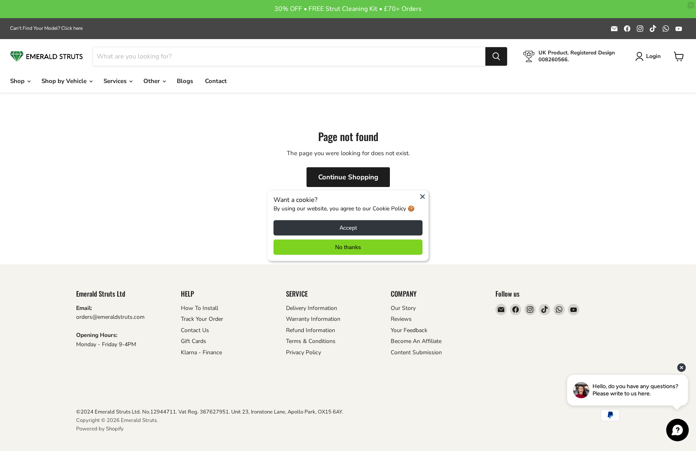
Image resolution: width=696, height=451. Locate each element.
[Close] (422, 196)
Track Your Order (202, 319)
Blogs (185, 81)
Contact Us (195, 330)
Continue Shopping (348, 177)
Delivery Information (311, 308)
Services (116, 81)
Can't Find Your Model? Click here (46, 28)
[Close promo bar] (691, 5)
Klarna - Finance (201, 352)
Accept (348, 227)
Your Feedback (409, 330)
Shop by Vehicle (64, 81)
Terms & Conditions (311, 341)
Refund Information (310, 330)
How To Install (199, 308)
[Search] (496, 56)
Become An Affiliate (416, 341)
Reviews (401, 319)
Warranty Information (313, 319)
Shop (18, 81)
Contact (216, 81)
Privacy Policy (303, 352)
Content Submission (416, 352)
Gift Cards (193, 341)
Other (152, 81)
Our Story (403, 308)
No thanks (348, 247)
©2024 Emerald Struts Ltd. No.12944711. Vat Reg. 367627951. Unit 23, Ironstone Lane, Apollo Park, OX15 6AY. (209, 412)
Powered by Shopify (100, 428)
